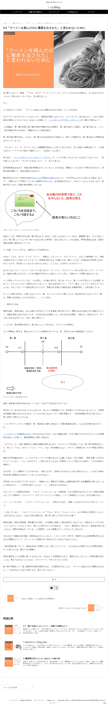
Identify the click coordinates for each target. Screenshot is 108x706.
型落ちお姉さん (49, 177)
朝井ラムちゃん (34, 177)
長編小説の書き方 (26, 700)
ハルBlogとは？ (50, 700)
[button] (32, 687)
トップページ (13, 700)
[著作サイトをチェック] (51, 588)
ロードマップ (38, 700)
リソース (52, 703)
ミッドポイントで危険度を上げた (17, 433)
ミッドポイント (55, 119)
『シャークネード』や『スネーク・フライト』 (33, 157)
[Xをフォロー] (56, 588)
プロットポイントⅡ (72, 119)
